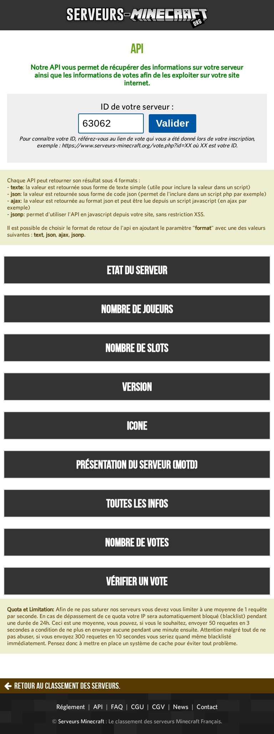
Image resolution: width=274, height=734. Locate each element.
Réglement (70, 706)
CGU (137, 706)
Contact (207, 706)
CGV (158, 706)
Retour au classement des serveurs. (67, 685)
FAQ (117, 706)
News (180, 706)
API (98, 706)
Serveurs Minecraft (81, 721)
